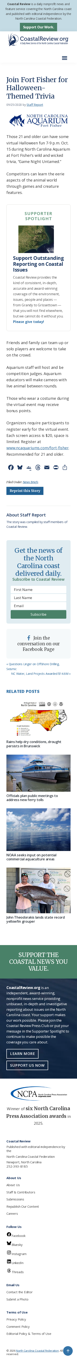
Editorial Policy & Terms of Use (28, 1333)
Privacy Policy (16, 1319)
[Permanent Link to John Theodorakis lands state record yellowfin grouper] (38, 890)
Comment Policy (18, 1326)
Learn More (22, 1053)
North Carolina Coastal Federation (30, 1156)
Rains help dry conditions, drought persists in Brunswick (33, 743)
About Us (13, 1185)
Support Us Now (27, 1065)
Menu (66, 56)
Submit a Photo (17, 1299)
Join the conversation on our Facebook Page (38, 643)
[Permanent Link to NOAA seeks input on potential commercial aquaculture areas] (38, 829)
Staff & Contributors (20, 1192)
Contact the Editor (19, 1292)
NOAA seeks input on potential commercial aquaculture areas (31, 857)
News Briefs (30, 482)
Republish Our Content (22, 1206)
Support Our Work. (38, 27)
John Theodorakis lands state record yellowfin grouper (35, 919)
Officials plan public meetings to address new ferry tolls (32, 797)
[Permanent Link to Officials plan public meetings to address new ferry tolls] (38, 773)
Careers (12, 1213)
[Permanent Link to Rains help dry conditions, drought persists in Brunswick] (38, 718)
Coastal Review (18, 4)
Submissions (15, 1199)
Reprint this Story (25, 491)
